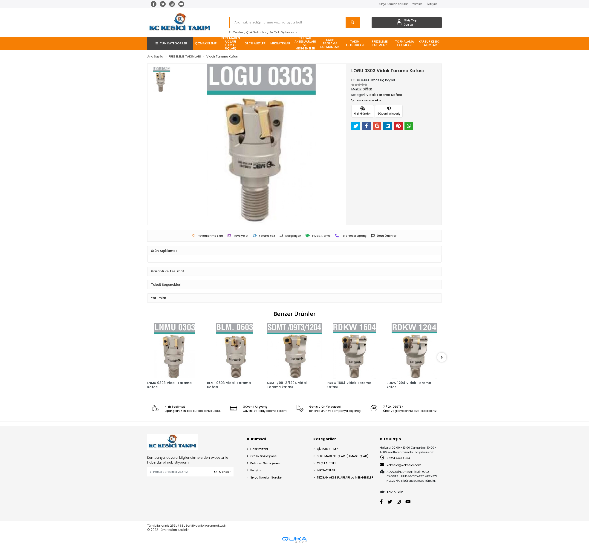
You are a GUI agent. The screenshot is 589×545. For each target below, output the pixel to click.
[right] (442, 357)
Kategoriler (324, 439)
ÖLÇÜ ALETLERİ (327, 463)
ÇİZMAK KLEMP (327, 449)
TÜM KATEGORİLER (173, 43)
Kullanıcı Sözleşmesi (265, 463)
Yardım (417, 4)
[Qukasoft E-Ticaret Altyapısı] (294, 540)
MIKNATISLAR (326, 470)
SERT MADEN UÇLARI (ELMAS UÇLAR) (342, 456)
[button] (205, 43)
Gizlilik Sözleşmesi (263, 456)
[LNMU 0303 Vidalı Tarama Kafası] (174, 350)
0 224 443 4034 (398, 458)
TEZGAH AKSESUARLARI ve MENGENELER (345, 477)
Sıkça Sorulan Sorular (393, 4)
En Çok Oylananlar (283, 32)
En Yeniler (236, 32)
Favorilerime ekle (368, 100)
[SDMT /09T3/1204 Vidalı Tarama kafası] (294, 350)
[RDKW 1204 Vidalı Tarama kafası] (414, 350)
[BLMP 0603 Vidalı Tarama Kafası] (234, 350)
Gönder (225, 472)
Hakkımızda (259, 449)
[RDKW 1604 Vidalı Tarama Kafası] (354, 350)
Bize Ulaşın (390, 439)
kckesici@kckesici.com (404, 465)
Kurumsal (256, 439)
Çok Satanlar (256, 32)
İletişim (432, 4)
